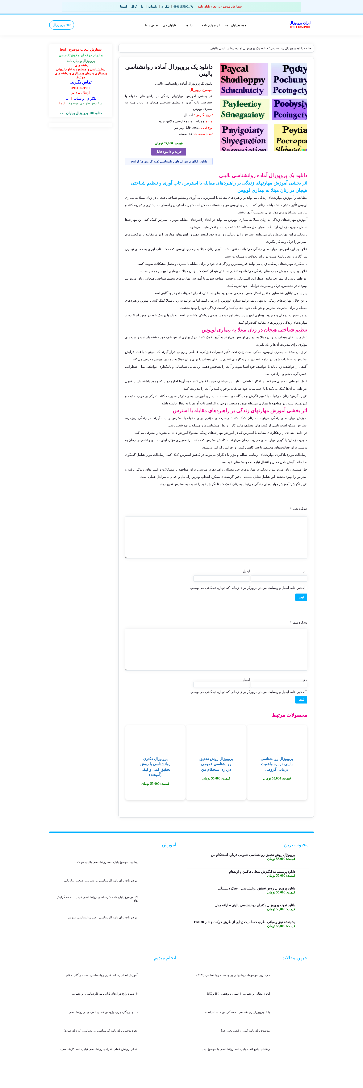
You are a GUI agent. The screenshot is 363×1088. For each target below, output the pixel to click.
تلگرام (166, 6)
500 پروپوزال (62, 25)
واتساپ (153, 6)
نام (305, 571)
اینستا (123, 6)
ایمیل (246, 571)
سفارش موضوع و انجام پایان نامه (220, 6)
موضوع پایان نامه (235, 25)
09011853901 (182, 6)
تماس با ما (151, 25)
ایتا (142, 6)
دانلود (189, 25)
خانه (308, 48)
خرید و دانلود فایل (168, 152)
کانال (134, 6)
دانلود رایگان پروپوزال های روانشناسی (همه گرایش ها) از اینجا (168, 161)
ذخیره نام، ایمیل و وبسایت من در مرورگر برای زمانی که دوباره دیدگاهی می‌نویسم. (247, 588)
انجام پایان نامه (211, 25)
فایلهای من (169, 25)
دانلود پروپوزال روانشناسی (286, 48)
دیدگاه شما (298, 508)
